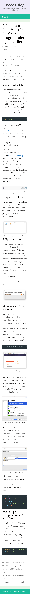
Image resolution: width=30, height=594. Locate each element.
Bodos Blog (15, 5)
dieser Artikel (7, 130)
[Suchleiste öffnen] (27, 16)
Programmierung (18, 562)
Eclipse (12, 566)
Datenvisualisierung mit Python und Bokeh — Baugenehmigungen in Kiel (13, 579)
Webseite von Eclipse (16, 155)
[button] (26, 118)
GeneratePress (24, 591)
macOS (8, 562)
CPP (7, 566)
